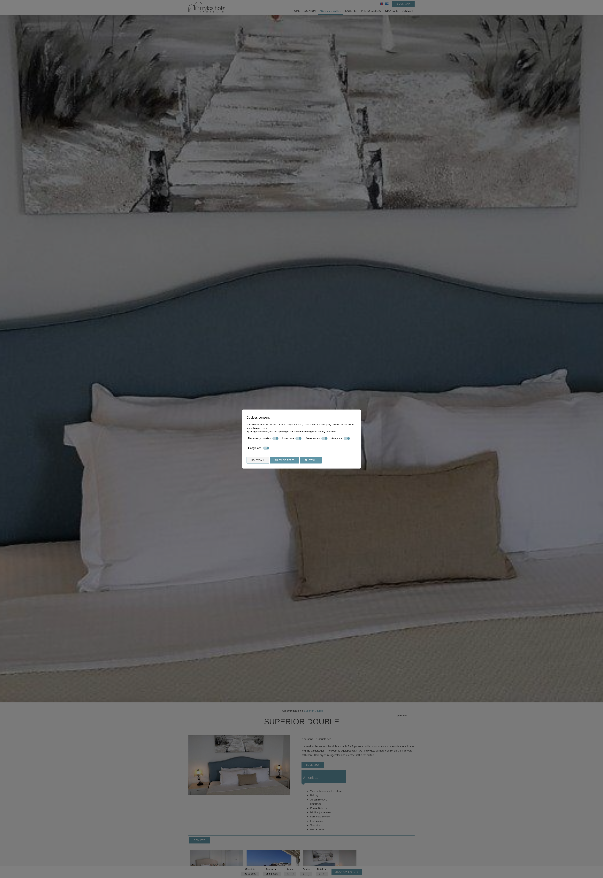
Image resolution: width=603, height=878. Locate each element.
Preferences (312, 438)
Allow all (311, 460)
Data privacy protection (324, 431)
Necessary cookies (259, 438)
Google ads (254, 448)
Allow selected (284, 460)
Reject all (257, 460)
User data (288, 438)
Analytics (336, 438)
